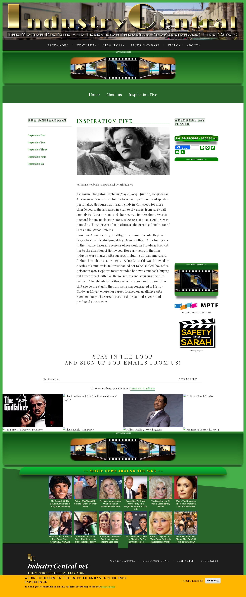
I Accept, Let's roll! (192, 580)
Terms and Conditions (142, 388)
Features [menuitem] (83, 46)
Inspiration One (36, 135)
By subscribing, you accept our (125, 388)
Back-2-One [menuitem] (58, 45)
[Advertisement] (123, 67)
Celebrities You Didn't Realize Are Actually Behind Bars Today (110, 539)
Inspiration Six (36, 163)
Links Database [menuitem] (145, 45)
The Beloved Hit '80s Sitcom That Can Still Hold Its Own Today (186, 539)
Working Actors (123, 560)
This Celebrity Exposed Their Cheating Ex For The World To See (136, 539)
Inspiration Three (37, 149)
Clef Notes (185, 560)
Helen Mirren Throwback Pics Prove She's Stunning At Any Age (60, 539)
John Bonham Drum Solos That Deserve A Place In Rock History (85, 539)
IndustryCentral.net (58, 565)
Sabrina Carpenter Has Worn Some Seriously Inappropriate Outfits (161, 539)
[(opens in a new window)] (197, 306)
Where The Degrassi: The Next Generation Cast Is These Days (186, 504)
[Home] (32, 557)
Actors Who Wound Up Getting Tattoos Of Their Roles (85, 504)
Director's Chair (156, 560)
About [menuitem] (190, 46)
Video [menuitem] (171, 46)
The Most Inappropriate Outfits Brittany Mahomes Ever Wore (110, 504)
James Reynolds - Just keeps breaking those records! (153, 394)
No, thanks (213, 580)
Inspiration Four (37, 156)
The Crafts (209, 560)
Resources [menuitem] (111, 46)
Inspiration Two (36, 142)
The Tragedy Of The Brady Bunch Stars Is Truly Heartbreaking (60, 504)
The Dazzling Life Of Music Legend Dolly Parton (160, 504)
